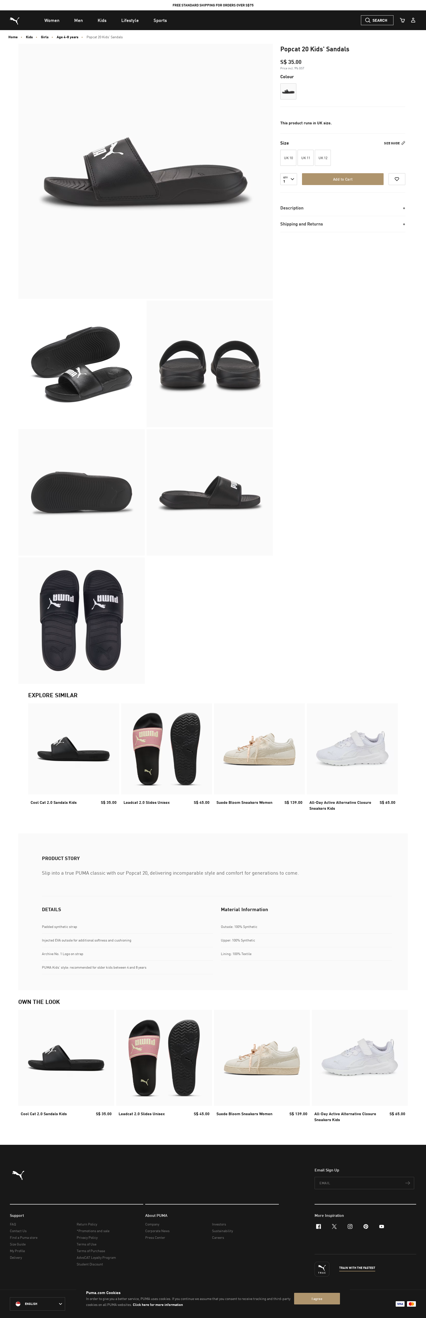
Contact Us (18, 1231)
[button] (288, 91)
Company (152, 1224)
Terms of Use (86, 1244)
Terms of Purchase (91, 1251)
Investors (219, 1224)
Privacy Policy (87, 1237)
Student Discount (90, 1264)
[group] (73, 758)
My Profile (17, 1251)
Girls (45, 37)
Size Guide (392, 143)
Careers (218, 1237)
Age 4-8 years (67, 37)
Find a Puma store (23, 1237)
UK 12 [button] (323, 158)
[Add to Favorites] (397, 179)
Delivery (16, 1257)
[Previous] (36, 758)
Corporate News (157, 1231)
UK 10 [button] (288, 158)
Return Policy (87, 1224)
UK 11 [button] (305, 158)
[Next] (390, 758)
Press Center (155, 1237)
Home (13, 37)
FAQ (13, 1224)
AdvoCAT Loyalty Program (96, 1257)
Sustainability (222, 1231)
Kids (29, 37)
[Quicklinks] (413, 20)
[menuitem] (52, 20)
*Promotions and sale (93, 1231)
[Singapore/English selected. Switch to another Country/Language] (37, 1304)
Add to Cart (343, 179)
